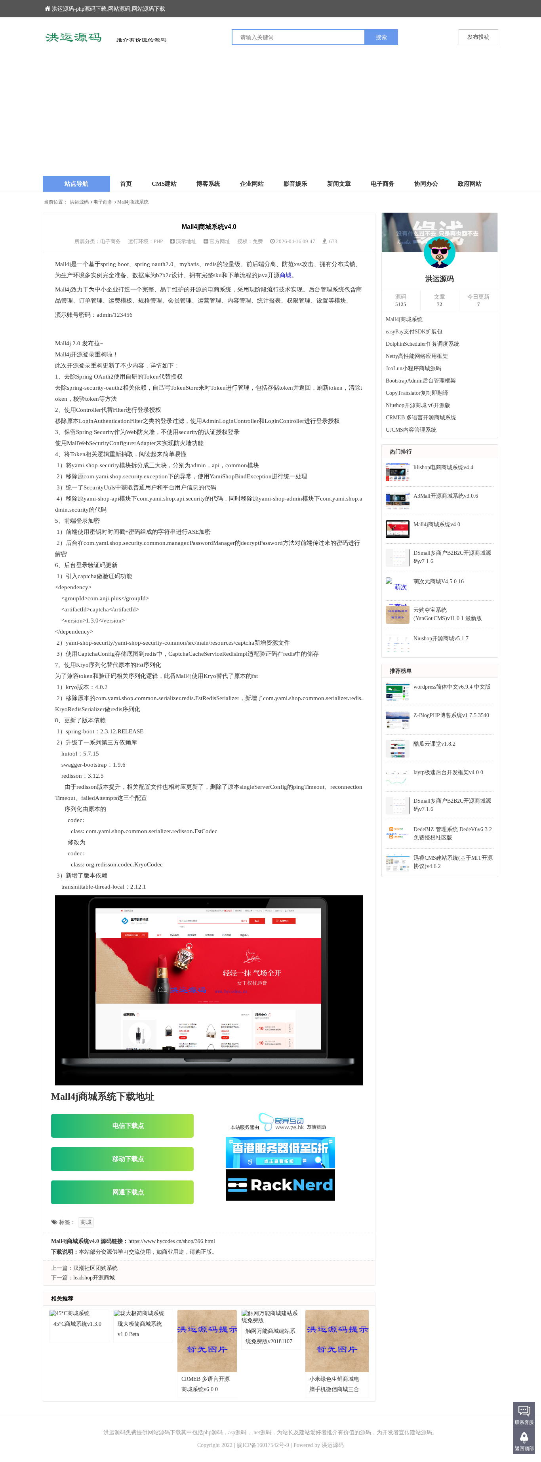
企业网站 (252, 184)
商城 (285, 275)
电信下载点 (128, 1125)
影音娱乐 (295, 184)
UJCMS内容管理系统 (411, 430)
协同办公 (426, 184)
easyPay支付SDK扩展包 (414, 332)
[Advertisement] (270, 116)
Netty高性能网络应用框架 (417, 356)
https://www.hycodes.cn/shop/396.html (171, 1241)
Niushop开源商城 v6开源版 (418, 405)
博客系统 (208, 184)
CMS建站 (164, 184)
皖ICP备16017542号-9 (263, 1445)
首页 (126, 184)
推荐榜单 (401, 671)
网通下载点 (128, 1192)
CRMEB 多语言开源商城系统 (421, 418)
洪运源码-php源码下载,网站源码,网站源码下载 (108, 9)
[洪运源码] (156, 37)
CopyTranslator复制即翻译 (417, 393)
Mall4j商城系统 (404, 319)
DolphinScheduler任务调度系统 (422, 344)
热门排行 (401, 452)
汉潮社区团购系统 (95, 1268)
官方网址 (220, 241)
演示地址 (186, 241)
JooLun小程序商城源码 (413, 368)
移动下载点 (128, 1159)
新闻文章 (339, 184)
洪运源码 (79, 202)
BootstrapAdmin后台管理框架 (421, 381)
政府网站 (470, 184)
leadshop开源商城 (94, 1278)
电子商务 (382, 184)
